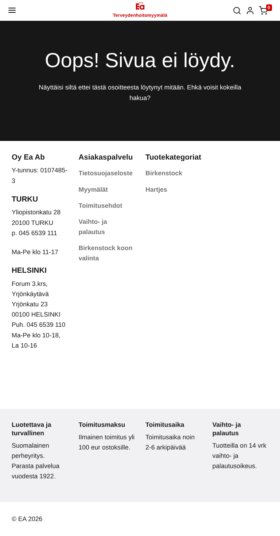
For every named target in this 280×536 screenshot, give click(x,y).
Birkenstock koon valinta (106, 253)
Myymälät (93, 189)
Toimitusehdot (100, 205)
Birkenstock (163, 173)
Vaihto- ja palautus (93, 227)
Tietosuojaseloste (106, 173)
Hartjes (156, 189)
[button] (12, 10)
